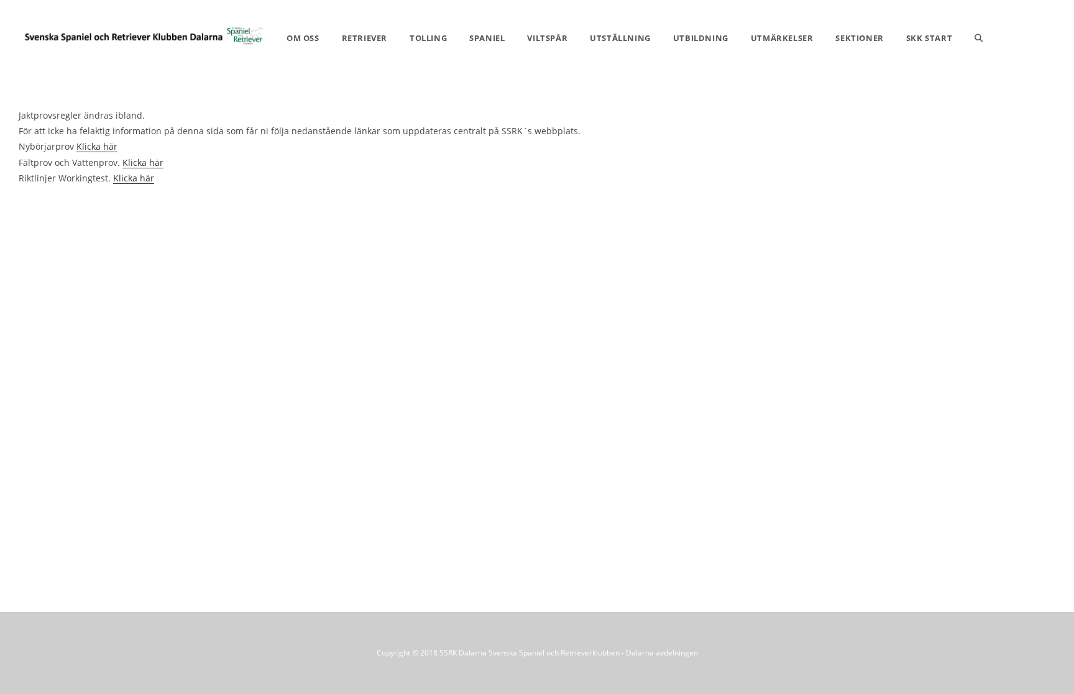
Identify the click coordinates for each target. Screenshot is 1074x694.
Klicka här (96, 146)
